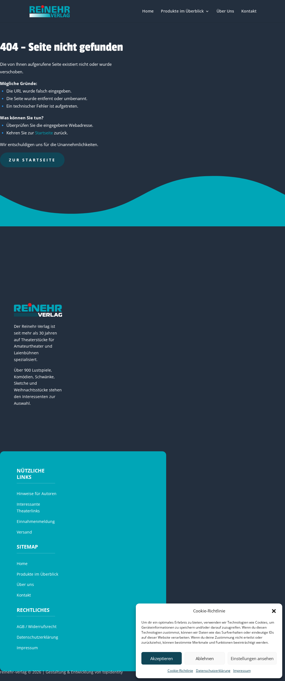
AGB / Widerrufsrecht (36, 626)
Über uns (25, 584)
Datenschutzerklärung (213, 670)
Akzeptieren (161, 658)
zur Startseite (32, 160)
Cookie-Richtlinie (180, 670)
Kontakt (249, 11)
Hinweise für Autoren (36, 493)
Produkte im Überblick (182, 11)
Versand (24, 532)
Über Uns (225, 11)
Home (148, 11)
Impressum (242, 670)
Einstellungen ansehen (252, 658)
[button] (274, 611)
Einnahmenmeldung (36, 521)
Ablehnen (205, 658)
